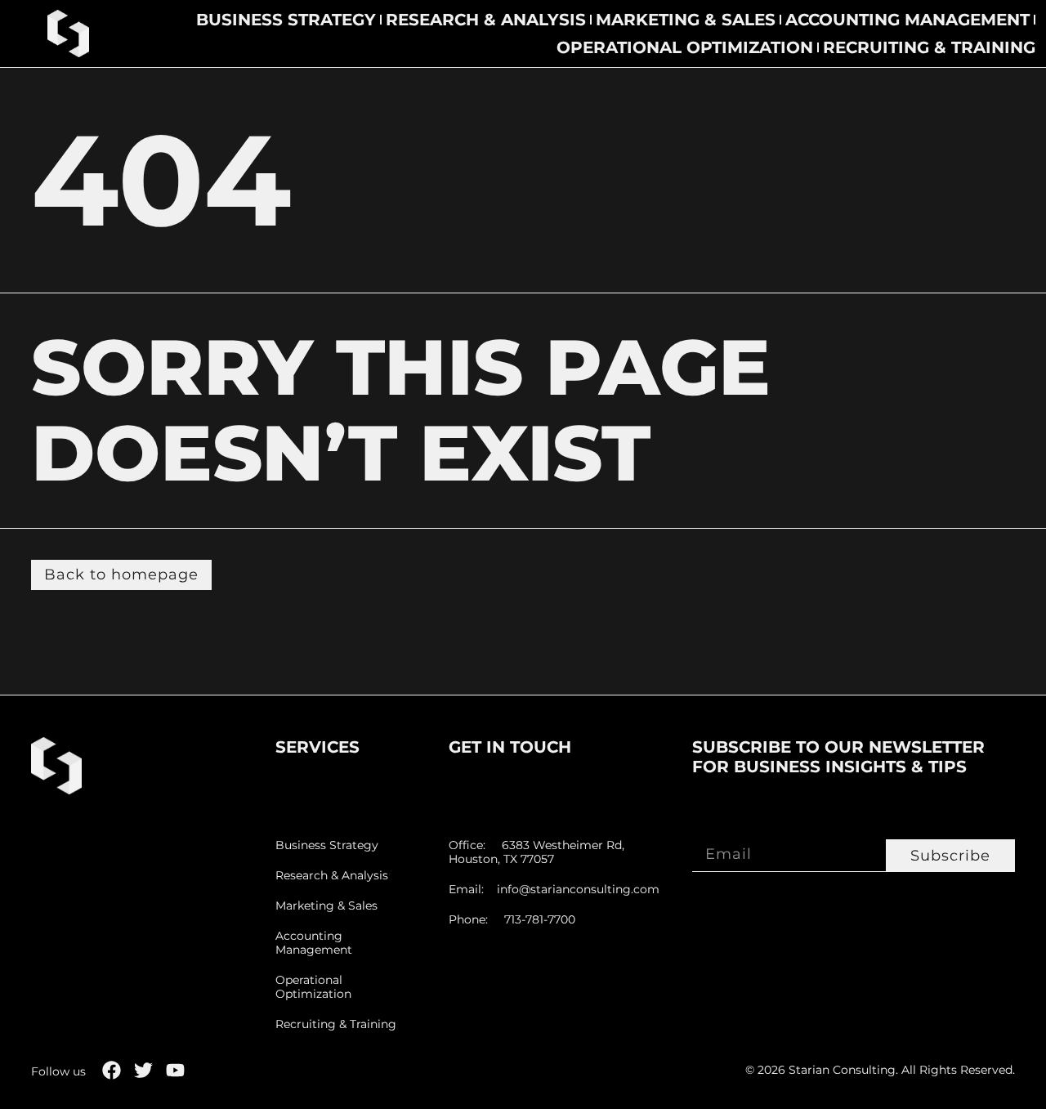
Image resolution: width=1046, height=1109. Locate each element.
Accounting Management (907, 19)
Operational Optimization (685, 47)
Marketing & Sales (686, 19)
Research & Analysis (486, 19)
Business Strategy (286, 19)
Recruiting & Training (929, 47)
